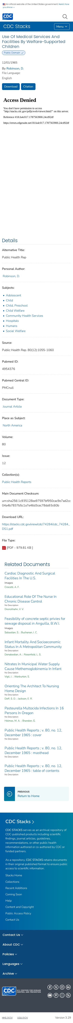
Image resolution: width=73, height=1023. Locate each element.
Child (9, 300)
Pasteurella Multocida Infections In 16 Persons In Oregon (34, 710)
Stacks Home (13, 875)
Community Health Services (24, 316)
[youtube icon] (50, 995)
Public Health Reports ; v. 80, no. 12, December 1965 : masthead (33, 750)
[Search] (65, 16)
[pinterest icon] (56, 995)
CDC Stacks (18, 821)
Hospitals (12, 321)
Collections (12, 882)
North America (12, 425)
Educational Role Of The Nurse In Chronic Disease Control (31, 599)
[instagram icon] (62, 987)
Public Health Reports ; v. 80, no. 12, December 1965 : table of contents (33, 768)
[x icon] (56, 987)
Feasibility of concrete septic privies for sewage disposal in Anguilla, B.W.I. (35, 621)
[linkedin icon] (68, 987)
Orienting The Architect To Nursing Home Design (32, 688)
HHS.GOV (7, 1017)
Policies (8, 954)
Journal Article (12, 407)
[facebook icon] (50, 987)
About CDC (11, 944)
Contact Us (12, 920)
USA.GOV (22, 1017)
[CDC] (7, 16)
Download (10, 86)
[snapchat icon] (62, 995)
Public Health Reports (16, 482)
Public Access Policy (18, 913)
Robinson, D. (15, 68)
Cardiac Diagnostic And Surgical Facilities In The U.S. (30, 575)
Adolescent (13, 295)
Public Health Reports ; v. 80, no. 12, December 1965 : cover (33, 732)
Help (8, 901)
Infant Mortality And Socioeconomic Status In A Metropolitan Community (33, 644)
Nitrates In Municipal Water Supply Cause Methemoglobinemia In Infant (33, 666)
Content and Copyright (19, 907)
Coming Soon (13, 894)
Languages (11, 964)
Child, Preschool (17, 305)
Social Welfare (15, 331)
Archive (8, 973)
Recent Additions (16, 888)
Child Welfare (15, 311)
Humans (11, 326)
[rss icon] (68, 995)
